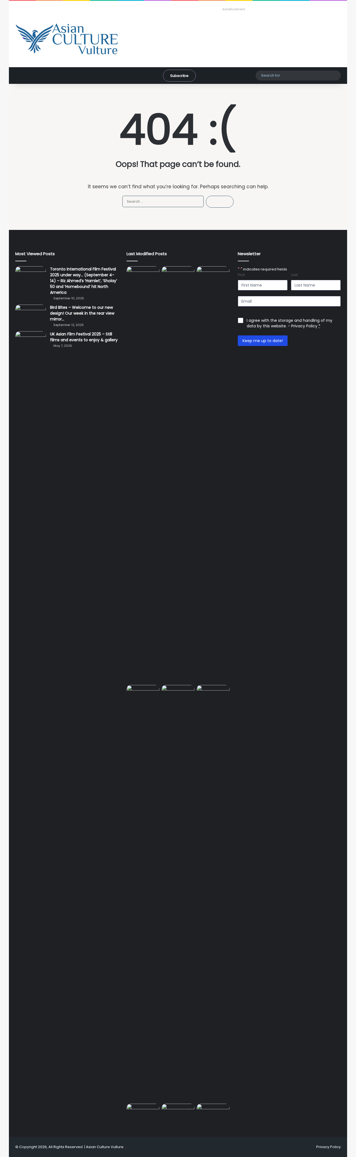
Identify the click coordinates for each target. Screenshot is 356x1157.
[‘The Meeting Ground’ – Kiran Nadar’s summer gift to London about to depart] (143, 893)
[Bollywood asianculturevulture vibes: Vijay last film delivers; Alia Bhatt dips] (213, 694)
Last (294, 274)
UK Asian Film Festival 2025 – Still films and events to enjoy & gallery (84, 337)
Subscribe (179, 75)
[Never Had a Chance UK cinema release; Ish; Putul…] (178, 893)
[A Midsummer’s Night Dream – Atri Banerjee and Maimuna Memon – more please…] (213, 1113)
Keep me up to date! (263, 340)
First (241, 274)
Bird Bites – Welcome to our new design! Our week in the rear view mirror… (82, 313)
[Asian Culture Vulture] (66, 39)
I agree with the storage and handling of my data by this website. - (289, 323)
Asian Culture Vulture (104, 1147)
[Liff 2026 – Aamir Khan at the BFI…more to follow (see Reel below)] (178, 1114)
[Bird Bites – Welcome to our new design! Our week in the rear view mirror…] (30, 315)
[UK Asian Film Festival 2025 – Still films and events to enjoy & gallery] (30, 341)
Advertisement (233, 9)
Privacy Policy (304, 326)
